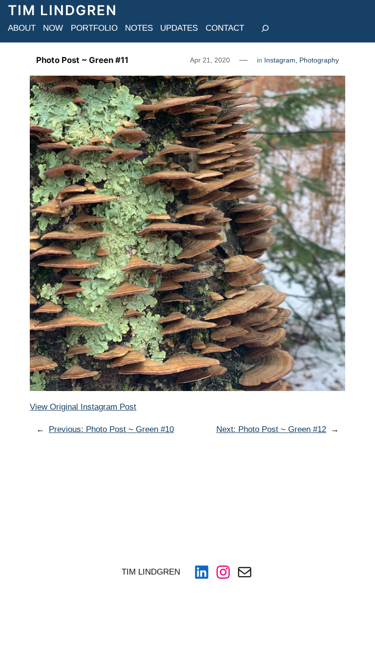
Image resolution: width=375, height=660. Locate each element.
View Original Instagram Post (83, 407)
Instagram (279, 60)
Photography (319, 60)
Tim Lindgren (62, 10)
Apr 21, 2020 (210, 60)
